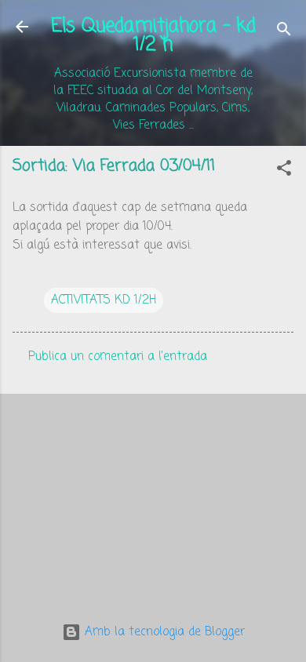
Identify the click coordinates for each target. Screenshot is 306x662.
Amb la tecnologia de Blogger (163, 632)
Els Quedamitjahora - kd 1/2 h (153, 36)
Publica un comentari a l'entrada (117, 357)
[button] (284, 171)
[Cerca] (284, 32)
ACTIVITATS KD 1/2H (103, 300)
